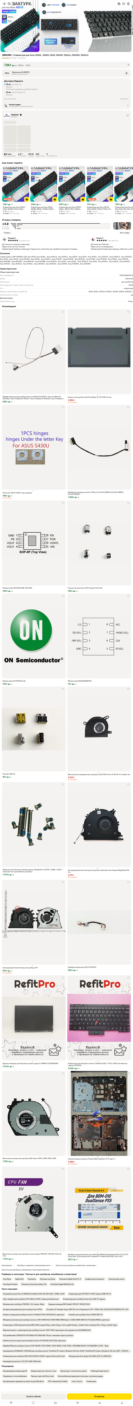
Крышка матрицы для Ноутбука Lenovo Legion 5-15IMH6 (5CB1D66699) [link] (30, 1063)
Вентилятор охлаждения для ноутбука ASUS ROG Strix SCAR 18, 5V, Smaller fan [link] (99, 774)
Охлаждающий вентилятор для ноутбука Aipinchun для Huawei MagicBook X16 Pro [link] (98, 871)
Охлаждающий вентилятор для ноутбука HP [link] (20, 968)
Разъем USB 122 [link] (9, 774)
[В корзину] (26, 199)
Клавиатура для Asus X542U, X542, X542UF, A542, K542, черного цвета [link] (14, 208)
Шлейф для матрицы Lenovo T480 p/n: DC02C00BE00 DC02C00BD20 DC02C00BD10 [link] (96, 493)
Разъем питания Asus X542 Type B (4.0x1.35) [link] (85, 588)
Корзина (100, 1403)
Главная (11, 1403)
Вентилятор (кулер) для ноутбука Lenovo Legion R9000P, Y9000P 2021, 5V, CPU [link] (32, 1255)
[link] (7, 1279)
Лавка (55, 1403)
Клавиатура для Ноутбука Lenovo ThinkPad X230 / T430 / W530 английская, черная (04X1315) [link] (98, 1064)
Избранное (77, 1403)
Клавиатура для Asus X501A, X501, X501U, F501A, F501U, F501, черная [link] (99, 208)
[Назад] (4, 3)
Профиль (122, 1403)
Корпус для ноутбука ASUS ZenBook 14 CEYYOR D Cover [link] (90, 397)
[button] (66, 65)
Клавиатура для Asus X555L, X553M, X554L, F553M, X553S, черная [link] (42, 208)
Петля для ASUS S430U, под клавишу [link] (17, 493)
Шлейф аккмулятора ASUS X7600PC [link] (82, 967)
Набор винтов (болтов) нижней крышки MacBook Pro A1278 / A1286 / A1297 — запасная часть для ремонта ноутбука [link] (33, 871)
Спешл (33, 1403)
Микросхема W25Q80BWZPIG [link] (80, 681)
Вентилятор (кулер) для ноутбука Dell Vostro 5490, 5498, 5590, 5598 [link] (29, 1158)
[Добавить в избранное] (123, 3)
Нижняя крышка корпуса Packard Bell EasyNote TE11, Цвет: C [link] (91, 1159)
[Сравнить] (119, 3)
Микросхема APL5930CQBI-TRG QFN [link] (17, 588)
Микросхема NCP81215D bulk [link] (14, 681)
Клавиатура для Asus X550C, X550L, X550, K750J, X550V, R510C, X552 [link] (70, 208)
